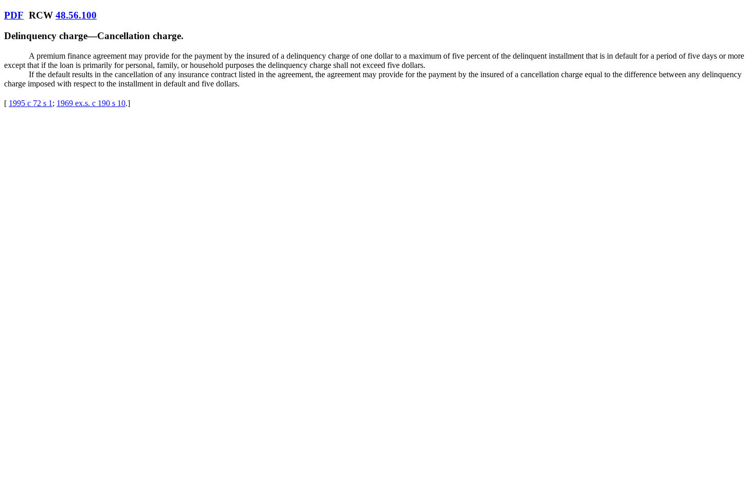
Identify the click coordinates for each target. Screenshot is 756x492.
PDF (14, 15)
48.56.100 (76, 15)
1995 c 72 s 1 (30, 103)
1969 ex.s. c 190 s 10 (91, 103)
